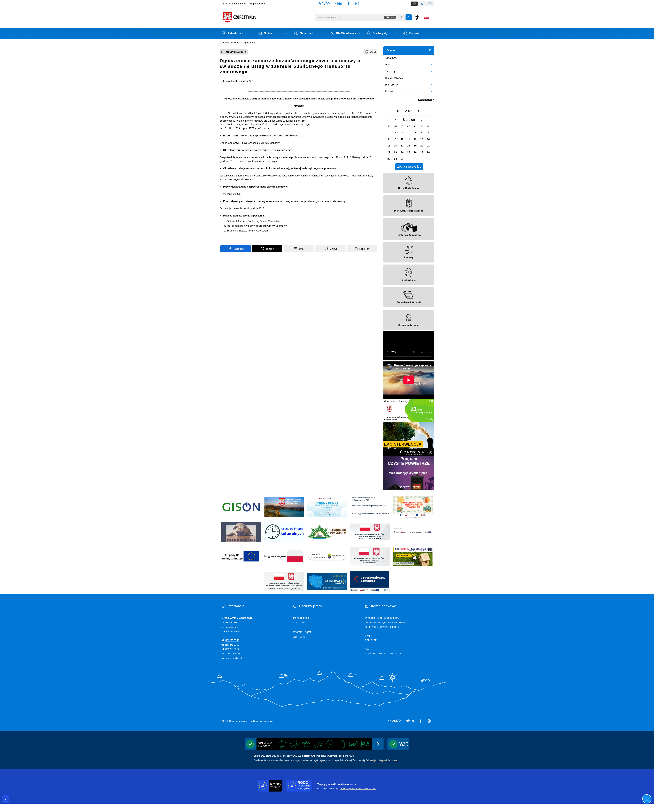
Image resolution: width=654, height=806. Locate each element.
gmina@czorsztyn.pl (231, 658)
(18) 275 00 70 (232, 640)
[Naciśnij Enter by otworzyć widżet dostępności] (417, 17)
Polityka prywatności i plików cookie (358, 788)
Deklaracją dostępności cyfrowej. (382, 760)
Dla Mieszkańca (394, 78)
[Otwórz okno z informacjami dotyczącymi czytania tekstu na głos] (222, 52)
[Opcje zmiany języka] (426, 17)
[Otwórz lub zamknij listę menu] (430, 50)
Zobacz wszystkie (409, 166)
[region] (408, 138)
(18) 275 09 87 (233, 653)
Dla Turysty (391, 84)
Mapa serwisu (257, 3)
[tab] (414, 4)
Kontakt (389, 91)
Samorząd (390, 71)
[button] (324, 3)
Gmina (389, 64)
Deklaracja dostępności (233, 3)
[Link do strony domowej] (267, 17)
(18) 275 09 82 (232, 649)
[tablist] (422, 3)
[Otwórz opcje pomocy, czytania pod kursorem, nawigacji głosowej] (646, 798)
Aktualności (391, 57)
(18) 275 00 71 (232, 645)
